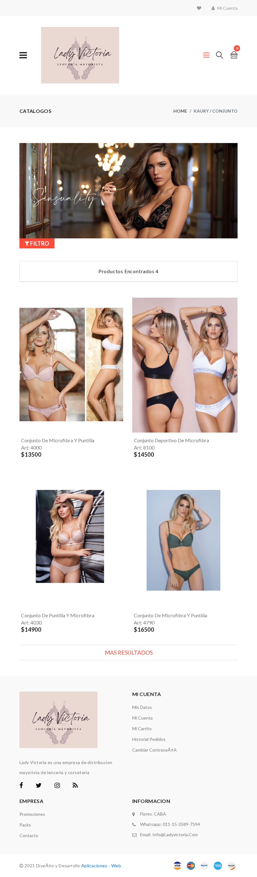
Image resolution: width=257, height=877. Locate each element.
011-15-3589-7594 (181, 824)
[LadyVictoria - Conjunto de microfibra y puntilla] (153, 540)
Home (180, 111)
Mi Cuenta (142, 717)
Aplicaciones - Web (101, 865)
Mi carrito (142, 728)
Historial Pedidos (148, 739)
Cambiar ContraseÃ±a (154, 749)
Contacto (28, 835)
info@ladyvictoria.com (175, 834)
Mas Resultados (129, 652)
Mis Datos (142, 707)
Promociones (32, 814)
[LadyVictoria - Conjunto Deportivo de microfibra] (153, 365)
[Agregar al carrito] (29, 425)
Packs (25, 824)
